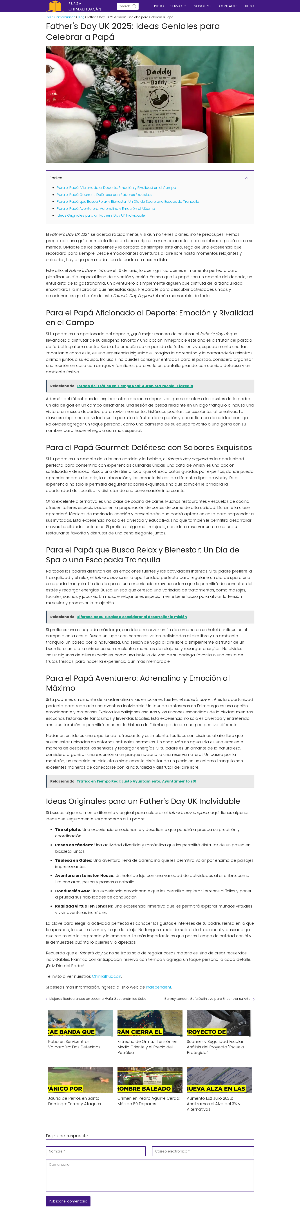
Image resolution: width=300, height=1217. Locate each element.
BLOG (249, 6)
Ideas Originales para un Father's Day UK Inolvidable (101, 215)
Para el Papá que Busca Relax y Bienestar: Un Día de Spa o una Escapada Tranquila (128, 201)
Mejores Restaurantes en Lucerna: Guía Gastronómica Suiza (97, 998)
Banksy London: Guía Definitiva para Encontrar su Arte (207, 998)
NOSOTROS (203, 6)
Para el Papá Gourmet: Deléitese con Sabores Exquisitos (104, 194)
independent (158, 987)
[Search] (134, 6)
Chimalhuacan (106, 976)
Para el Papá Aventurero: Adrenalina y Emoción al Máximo (106, 208)
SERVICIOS (178, 6)
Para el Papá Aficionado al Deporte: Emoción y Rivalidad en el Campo (116, 187)
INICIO (159, 6)
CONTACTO (229, 6)
